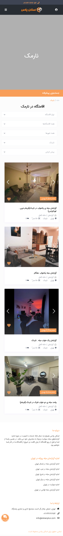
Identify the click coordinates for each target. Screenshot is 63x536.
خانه (57, 100)
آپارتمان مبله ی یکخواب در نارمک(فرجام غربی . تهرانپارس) (37, 210)
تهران (52, 218)
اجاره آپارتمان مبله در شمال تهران (47, 464)
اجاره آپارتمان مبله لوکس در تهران (46, 490)
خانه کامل (42, 215)
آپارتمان (50, 215)
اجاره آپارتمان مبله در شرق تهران (47, 474)
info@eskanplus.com (46, 518)
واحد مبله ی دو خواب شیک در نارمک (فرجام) (38, 402)
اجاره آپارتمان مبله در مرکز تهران (47, 479)
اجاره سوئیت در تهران (51, 484)
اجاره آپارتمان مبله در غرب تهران (47, 469)
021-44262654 (50, 513)
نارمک (45, 218)
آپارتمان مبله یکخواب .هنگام (45, 273)
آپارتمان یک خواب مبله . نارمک (44, 340)
